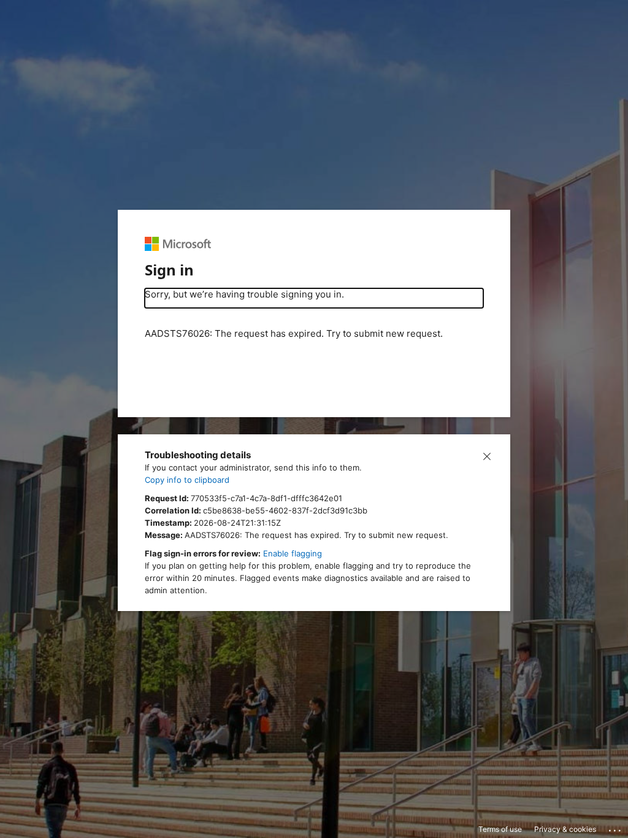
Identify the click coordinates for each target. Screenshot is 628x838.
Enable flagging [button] (292, 553)
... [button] (615, 827)
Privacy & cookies (565, 829)
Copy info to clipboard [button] (187, 480)
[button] (487, 455)
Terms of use (500, 829)
